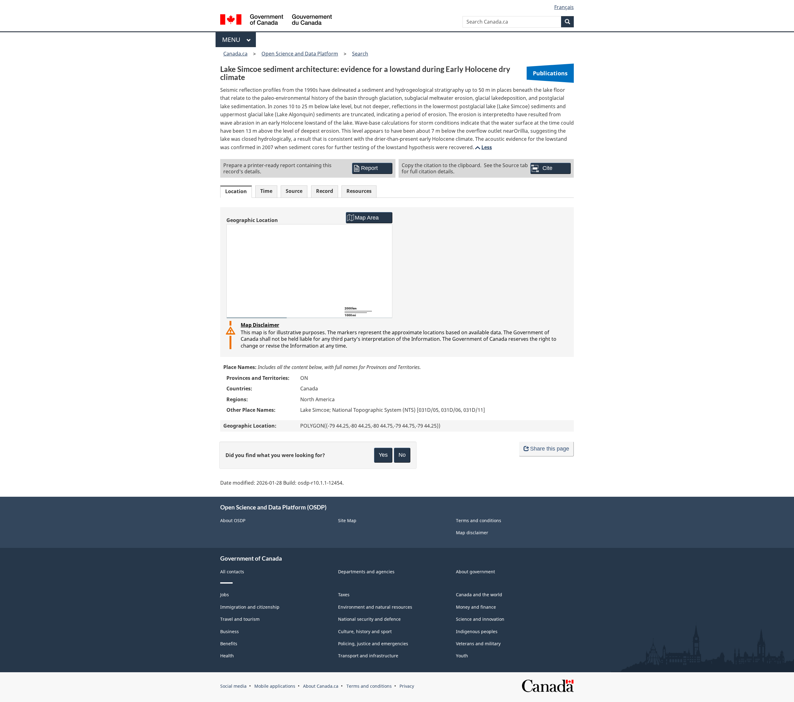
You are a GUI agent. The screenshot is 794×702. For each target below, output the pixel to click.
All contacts (232, 572)
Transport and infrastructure (368, 656)
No (402, 455)
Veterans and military (478, 643)
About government (475, 572)
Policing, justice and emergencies (373, 643)
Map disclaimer (472, 532)
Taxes (344, 595)
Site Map (347, 520)
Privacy (406, 686)
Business (229, 631)
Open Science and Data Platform (299, 53)
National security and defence (369, 619)
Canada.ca (235, 53)
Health (227, 656)
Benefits (228, 643)
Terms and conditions (478, 520)
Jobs (224, 595)
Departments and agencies (366, 572)
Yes (383, 455)
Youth (462, 656)
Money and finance (476, 607)
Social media (233, 686)
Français (564, 7)
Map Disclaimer (260, 325)
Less (483, 147)
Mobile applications (274, 686)
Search (360, 53)
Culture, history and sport (365, 631)
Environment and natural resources (375, 607)
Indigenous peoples (476, 631)
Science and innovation (480, 619)
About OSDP (232, 520)
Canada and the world (479, 595)
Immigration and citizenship (249, 607)
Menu (232, 39)
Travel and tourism (240, 619)
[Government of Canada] (276, 20)
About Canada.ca (320, 686)
